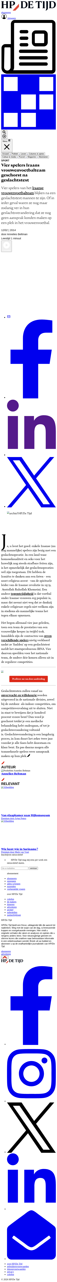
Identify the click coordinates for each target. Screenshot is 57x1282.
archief (10, 909)
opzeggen (11, 881)
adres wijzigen (13, 883)
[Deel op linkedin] (31, 455)
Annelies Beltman (13, 774)
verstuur (33, 868)
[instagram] (31, 1101)
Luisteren (6, 250)
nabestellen (12, 912)
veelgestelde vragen (16, 889)
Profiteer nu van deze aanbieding (28, 678)
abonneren (12, 878)
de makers (11, 901)
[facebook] (31, 1044)
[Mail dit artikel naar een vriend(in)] (9, 317)
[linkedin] (31, 1209)
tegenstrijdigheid (22, 593)
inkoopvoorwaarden (16, 1269)
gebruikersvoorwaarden (18, 1266)
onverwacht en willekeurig (19, 695)
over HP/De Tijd (14, 1264)
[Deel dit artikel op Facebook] (31, 397)
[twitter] (31, 1152)
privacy (10, 1271)
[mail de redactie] (31, 1259)
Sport (5, 160)
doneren (10, 904)
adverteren (12, 907)
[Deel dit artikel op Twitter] (31, 506)
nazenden (11, 886)
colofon (10, 899)
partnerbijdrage (14, 915)
